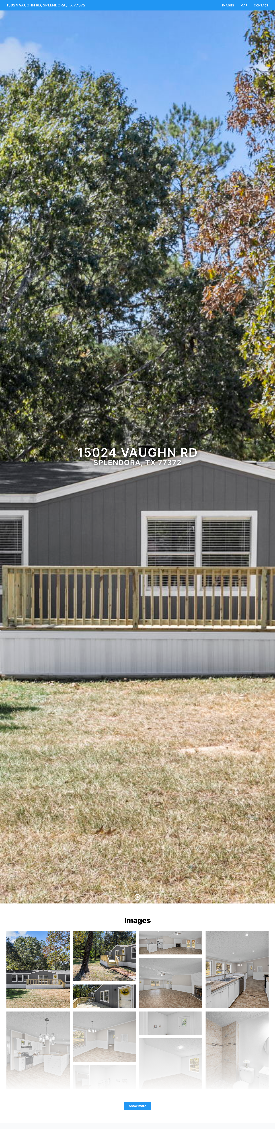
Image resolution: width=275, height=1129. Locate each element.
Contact (261, 5)
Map (244, 5)
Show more (137, 1106)
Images (228, 5)
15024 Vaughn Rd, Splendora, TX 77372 (45, 5)
